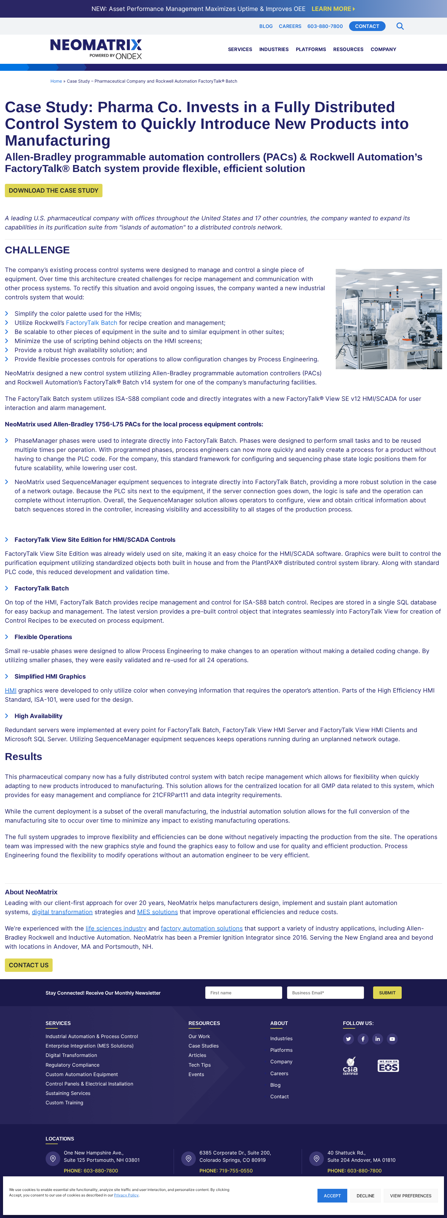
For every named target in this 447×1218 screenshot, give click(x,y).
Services (240, 49)
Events (196, 1074)
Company (384, 49)
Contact (367, 26)
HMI (10, 690)
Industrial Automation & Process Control (92, 1036)
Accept (332, 1195)
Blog (266, 26)
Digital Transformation (71, 1055)
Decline (365, 1195)
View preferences (410, 1195)
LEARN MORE (331, 8)
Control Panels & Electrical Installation (89, 1084)
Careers (290, 26)
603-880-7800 (325, 26)
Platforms (311, 49)
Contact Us (29, 965)
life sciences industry (116, 928)
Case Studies (204, 1046)
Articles (197, 1055)
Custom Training (64, 1103)
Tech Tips (200, 1065)
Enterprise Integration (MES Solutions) (90, 1046)
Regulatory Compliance (72, 1065)
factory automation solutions (202, 928)
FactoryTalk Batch (91, 322)
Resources (348, 49)
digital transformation (62, 912)
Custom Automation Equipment (82, 1074)
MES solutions (157, 912)
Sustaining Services (68, 1093)
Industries (274, 49)
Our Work (199, 1036)
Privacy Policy (126, 1195)
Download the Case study (54, 190)
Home (56, 81)
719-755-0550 (236, 1170)
